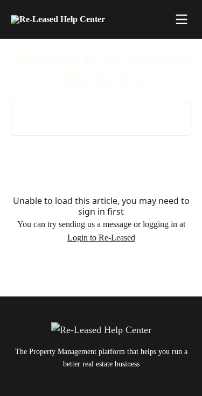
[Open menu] (181, 19)
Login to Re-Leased (101, 237)
